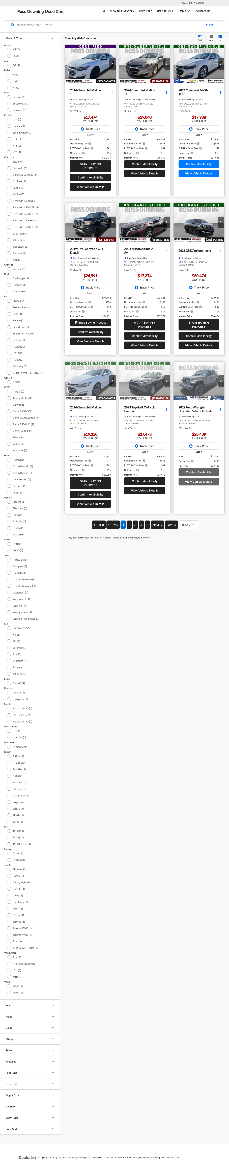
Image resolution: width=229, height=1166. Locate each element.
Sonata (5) (18, 527)
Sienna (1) (18, 915)
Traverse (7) (19, 253)
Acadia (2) (18, 391)
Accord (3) (18, 459)
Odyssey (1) (19, 485)
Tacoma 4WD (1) (22, 934)
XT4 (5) (17, 139)
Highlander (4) (21, 901)
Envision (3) (19, 110)
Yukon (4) (18, 443)
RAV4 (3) (18, 908)
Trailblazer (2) (20, 246)
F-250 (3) (18, 353)
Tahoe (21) (19, 240)
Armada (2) (19, 762)
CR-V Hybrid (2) (22, 479)
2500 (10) (18, 837)
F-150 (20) (19, 346)
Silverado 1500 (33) (24, 200)
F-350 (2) (18, 359)
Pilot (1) (17, 492)
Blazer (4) (18, 161)
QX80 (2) (18, 550)
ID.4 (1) (17, 970)
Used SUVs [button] (184, 11)
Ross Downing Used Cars (40, 11)
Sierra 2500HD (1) (23, 430)
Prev (113, 947)
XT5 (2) (17, 145)
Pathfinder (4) (21, 795)
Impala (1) (18, 187)
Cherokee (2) (20, 559)
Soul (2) (17, 654)
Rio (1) (16, 641)
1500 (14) (18, 830)
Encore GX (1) (20, 103)
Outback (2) (19, 859)
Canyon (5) (19, 404)
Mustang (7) (20, 366)
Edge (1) (17, 313)
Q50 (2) (17, 543)
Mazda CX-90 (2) (22, 721)
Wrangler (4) (20, 605)
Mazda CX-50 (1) (22, 708)
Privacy (80, 1157)
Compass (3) (20, 566)
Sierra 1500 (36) (22, 411)
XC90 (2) (18, 992)
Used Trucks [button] (165, 11)
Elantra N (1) (20, 508)
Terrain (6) (18, 437)
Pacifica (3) (19, 269)
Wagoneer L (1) (21, 599)
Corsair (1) (19, 692)
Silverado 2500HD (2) (25, 220)
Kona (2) (17, 514)
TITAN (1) (18, 815)
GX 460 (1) (19, 683)
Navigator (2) (20, 699)
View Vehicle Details (90, 187)
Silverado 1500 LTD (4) (26, 207)
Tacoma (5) (19, 921)
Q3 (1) (16, 65)
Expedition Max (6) (24, 333)
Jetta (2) (17, 976)
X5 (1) (16, 81)
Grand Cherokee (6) (24, 579)
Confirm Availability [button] (90, 177)
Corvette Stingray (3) (25, 174)
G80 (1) (17, 382)
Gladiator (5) (20, 572)
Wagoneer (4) (20, 592)
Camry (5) (18, 875)
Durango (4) (19, 291)
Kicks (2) (17, 775)
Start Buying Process (91, 322)
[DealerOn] (27, 1157)
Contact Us (202, 11)
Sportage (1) (20, 660)
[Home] (104, 11)
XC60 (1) (18, 986)
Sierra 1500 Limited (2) (26, 417)
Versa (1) (18, 821)
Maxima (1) (19, 782)
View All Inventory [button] (122, 11)
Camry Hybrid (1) (23, 882)
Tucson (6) (18, 534)
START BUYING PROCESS (90, 166)
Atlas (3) (17, 957)
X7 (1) (16, 87)
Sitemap (72, 1157)
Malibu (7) (18, 194)
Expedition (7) (21, 326)
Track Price (92, 129)
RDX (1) (17, 55)
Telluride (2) (19, 673)
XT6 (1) (17, 152)
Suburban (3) (20, 233)
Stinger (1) (18, 667)
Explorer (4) (19, 340)
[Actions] (112, 92)
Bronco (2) (19, 300)
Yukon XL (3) (20, 450)
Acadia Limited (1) (23, 398)
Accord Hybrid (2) (23, 466)
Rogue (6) (18, 802)
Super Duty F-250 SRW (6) (28, 372)
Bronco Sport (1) (22, 307)
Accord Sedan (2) (22, 472)
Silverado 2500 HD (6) (25, 213)
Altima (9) (18, 756)
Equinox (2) (19, 181)
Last (170, 947)
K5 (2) (16, 634)
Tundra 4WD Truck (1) (25, 947)
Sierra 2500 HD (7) (23, 424)
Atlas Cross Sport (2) (24, 963)
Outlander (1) (20, 746)
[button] (112, 64)
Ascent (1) (18, 853)
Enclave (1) (19, 96)
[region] (90, 148)
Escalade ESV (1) (22, 132)
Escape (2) (18, 320)
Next (156, 947)
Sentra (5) (18, 808)
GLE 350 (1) (19, 737)
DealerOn (62, 1157)
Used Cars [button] (145, 11)
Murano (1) (19, 788)
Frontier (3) (19, 769)
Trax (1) (17, 259)
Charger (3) (19, 284)
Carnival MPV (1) (23, 628)
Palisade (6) (19, 521)
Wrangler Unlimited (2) (26, 618)
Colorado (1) (20, 168)
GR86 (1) (18, 895)
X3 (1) (16, 74)
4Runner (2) (19, 869)
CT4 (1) (17, 119)
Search (209, 24)
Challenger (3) (21, 278)
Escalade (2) (19, 125)
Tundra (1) (18, 941)
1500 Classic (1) (22, 843)
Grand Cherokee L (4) (25, 585)
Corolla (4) (19, 888)
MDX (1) (17, 49)
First (99, 947)
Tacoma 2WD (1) (22, 928)
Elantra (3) (19, 501)
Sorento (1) (19, 647)
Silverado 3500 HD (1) (25, 226)
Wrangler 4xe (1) (22, 612)
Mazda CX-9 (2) (22, 714)
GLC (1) (17, 730)
